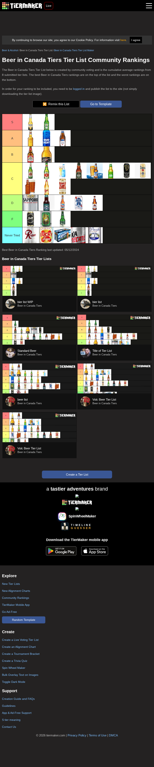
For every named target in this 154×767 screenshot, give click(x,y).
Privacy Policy (77, 735)
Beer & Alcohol (10, 50)
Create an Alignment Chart (19, 646)
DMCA (113, 735)
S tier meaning (11, 719)
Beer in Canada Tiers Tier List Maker (74, 50)
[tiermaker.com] (22, 5)
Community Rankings (15, 597)
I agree (135, 40)
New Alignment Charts (16, 590)
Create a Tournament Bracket (21, 653)
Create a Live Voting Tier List (20, 639)
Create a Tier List (77, 474)
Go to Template (101, 104)
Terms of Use (97, 735)
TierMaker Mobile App (16, 604)
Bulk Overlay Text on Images (20, 674)
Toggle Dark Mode (13, 681)
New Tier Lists (11, 583)
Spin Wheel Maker (13, 667)
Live (48, 5)
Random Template (23, 619)
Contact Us (9, 726)
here (123, 40)
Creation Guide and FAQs (18, 698)
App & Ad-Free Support (16, 712)
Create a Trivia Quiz (14, 660)
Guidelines (8, 705)
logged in (79, 88)
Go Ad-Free (9, 611)
